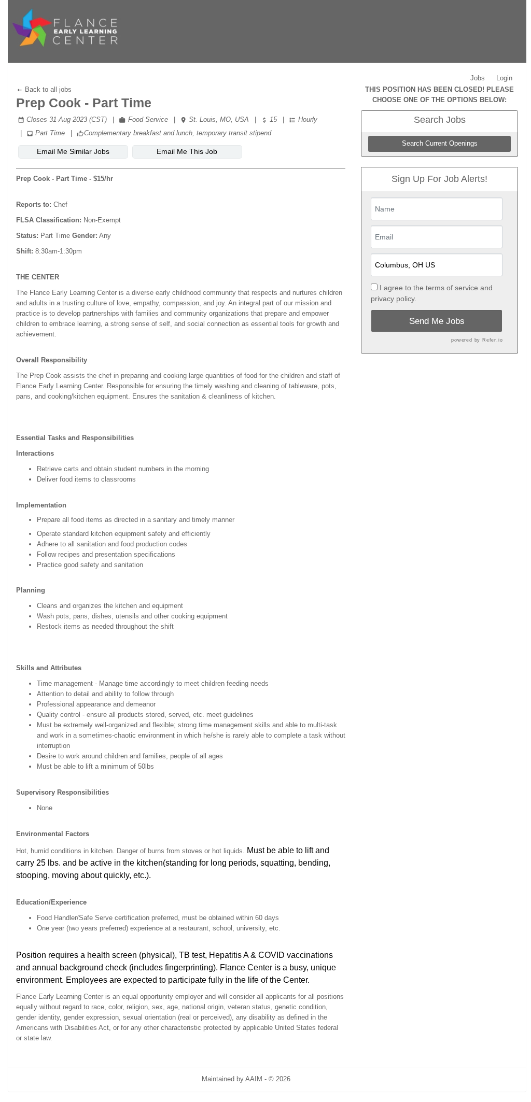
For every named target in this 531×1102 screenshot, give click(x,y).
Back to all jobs (47, 89)
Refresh (320, 1079)
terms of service (452, 288)
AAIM (253, 1079)
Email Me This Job (187, 151)
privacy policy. (393, 298)
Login (504, 78)
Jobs (477, 78)
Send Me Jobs (437, 321)
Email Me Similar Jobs (73, 151)
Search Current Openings (440, 143)
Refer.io (492, 340)
